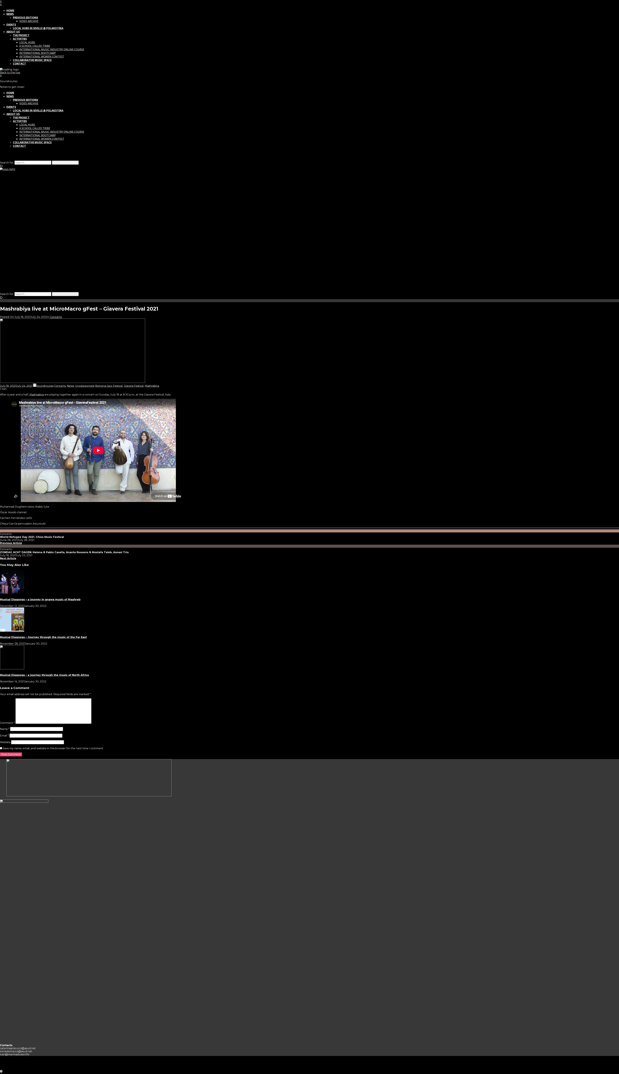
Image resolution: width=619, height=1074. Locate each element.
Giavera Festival (134, 385)
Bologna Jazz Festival (109, 385)
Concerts (56, 316)
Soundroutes (45, 385)
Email (4, 735)
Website (5, 742)
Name (5, 729)
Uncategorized (84, 385)
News (70, 385)
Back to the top (10, 72)
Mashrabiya (152, 385)
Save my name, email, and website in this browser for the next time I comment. (53, 748)
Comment (7, 722)
